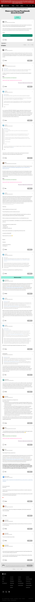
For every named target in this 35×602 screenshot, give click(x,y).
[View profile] (3, 21)
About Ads (20, 598)
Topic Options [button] (4, 43)
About (3, 578)
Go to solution (18, 17)
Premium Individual (29, 578)
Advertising (12, 583)
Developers (12, 581)
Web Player (20, 581)
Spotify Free (28, 587)
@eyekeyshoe (6, 301)
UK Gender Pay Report (13, 600)
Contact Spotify (20, 585)
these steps (31, 1)
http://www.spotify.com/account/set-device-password (14, 287)
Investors (11, 585)
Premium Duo (28, 581)
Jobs (3, 581)
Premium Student (29, 585)
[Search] (27, 5)
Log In (30, 5)
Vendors (11, 587)
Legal (3, 598)
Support (19, 578)
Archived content (12, 8)
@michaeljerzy (6, 69)
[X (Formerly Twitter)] (6, 592)
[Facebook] (9, 592)
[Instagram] (3, 592)
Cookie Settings (16, 598)
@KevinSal (5, 94)
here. (13, 147)
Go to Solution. (8, 35)
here (13, 69)
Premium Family (28, 583)
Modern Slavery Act (4, 600)
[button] (32, 22)
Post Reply (30, 565)
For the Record (4, 583)
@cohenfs (5, 328)
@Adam (5, 68)
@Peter (5, 128)
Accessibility (23, 598)
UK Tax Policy (8, 600)
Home (6, 8)
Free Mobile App (20, 583)
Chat (17, 5)
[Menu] (33, 5)
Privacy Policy (11, 598)
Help (13, 5)
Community (6, 5)
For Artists (11, 578)
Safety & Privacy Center (7, 598)
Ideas (21, 5)
